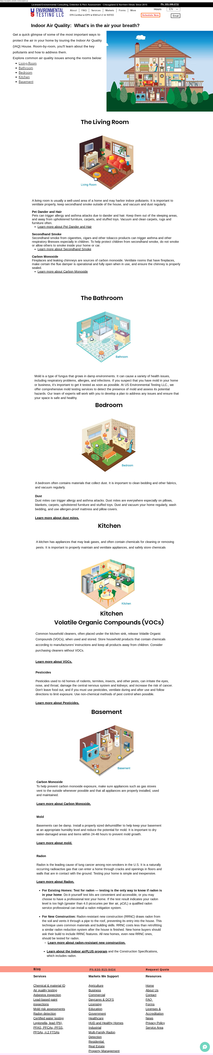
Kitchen (24, 77)
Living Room (28, 63)
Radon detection (44, 1013)
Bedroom (25, 72)
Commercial (97, 995)
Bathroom (26, 68)
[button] (84, 10)
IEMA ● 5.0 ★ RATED (103, 15)
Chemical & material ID (49, 985)
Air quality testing (45, 990)
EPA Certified (76, 15)
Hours (157, 9)
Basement (26, 82)
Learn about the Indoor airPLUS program (77, 951)
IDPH (87, 15)
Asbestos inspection (47, 995)
